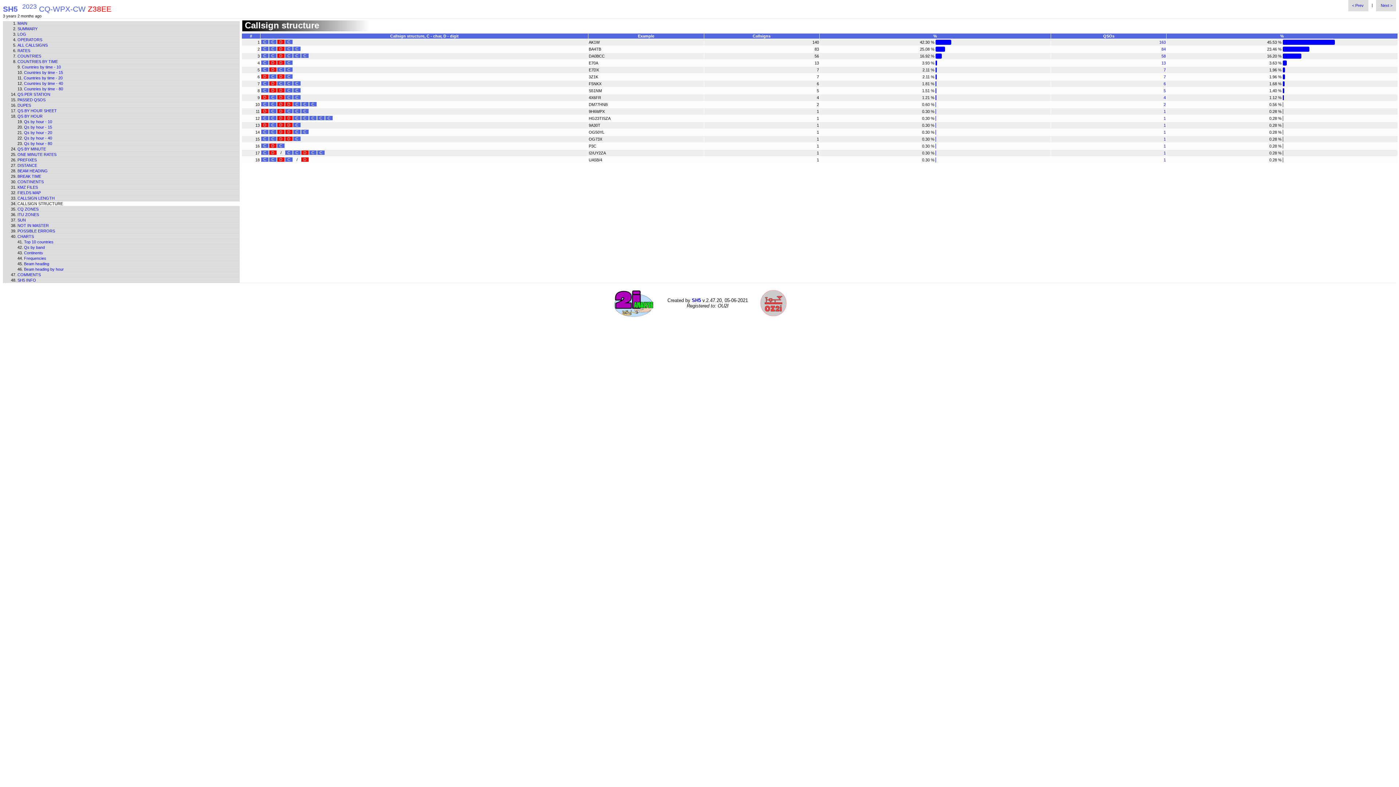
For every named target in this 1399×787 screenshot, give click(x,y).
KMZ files (27, 187)
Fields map (29, 193)
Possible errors (36, 231)
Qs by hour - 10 (38, 122)
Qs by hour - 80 (38, 143)
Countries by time (37, 61)
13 (1163, 63)
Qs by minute (31, 149)
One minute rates (36, 154)
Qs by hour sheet (37, 111)
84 (1163, 49)
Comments (29, 275)
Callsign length (36, 198)
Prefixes (27, 160)
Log (21, 34)
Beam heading (32, 171)
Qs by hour (30, 116)
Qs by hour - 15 (38, 127)
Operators (29, 40)
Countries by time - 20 (43, 78)
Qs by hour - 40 (38, 138)
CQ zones (28, 209)
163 (1162, 42)
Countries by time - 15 (43, 72)
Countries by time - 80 (43, 89)
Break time (29, 176)
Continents (30, 182)
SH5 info (26, 280)
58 (1163, 56)
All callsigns (32, 45)
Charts (25, 236)
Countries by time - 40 (43, 83)
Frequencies (35, 258)
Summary (27, 29)
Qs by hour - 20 (38, 132)
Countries (29, 56)
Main (22, 23)
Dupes (24, 105)
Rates (23, 50)
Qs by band (34, 247)
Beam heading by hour (44, 269)
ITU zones (28, 214)
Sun (21, 220)
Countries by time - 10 (41, 67)
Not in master (33, 225)
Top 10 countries (39, 242)
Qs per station (33, 94)
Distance (27, 165)
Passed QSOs (31, 100)
